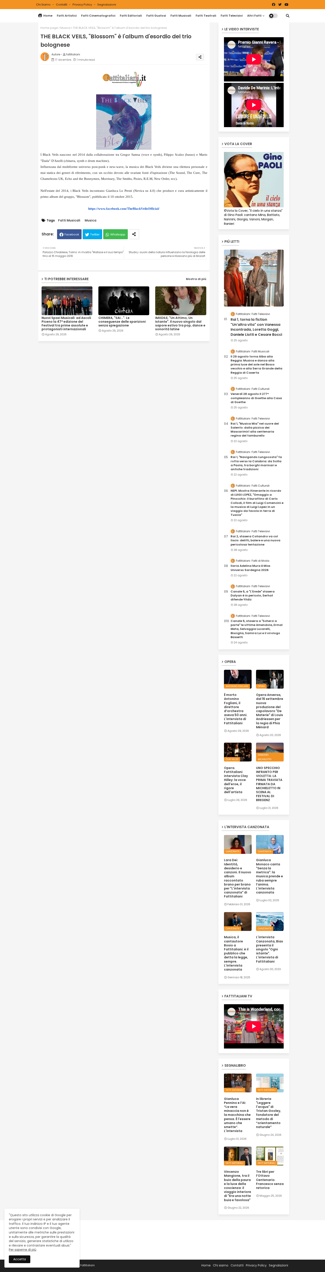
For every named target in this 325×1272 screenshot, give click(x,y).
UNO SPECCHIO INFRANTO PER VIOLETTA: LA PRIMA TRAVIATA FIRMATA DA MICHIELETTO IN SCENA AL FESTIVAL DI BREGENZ (269, 784)
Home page (49, 28)
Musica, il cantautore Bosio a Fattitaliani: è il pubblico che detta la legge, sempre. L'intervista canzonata (236, 953)
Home (47, 16)
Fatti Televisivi (232, 16)
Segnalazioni (106, 4)
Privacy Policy (83, 4)
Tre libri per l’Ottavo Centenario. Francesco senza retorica (270, 1180)
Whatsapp (117, 234)
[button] (287, 15)
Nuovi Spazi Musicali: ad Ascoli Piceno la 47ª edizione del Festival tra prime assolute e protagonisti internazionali (66, 323)
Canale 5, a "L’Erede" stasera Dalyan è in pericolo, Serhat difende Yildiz (253, 596)
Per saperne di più (22, 1249)
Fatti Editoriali (131, 16)
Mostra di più (196, 279)
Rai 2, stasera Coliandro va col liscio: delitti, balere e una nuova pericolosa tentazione (255, 540)
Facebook (72, 234)
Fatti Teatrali (206, 16)
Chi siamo (43, 4)
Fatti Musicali (180, 16)
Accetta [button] (19, 1259)
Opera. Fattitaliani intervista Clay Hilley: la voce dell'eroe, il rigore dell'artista (236, 780)
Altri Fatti (254, 16)
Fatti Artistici (67, 16)
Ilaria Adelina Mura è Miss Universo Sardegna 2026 (250, 568)
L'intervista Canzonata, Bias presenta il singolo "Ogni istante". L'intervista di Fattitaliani (269, 949)
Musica (65, 28)
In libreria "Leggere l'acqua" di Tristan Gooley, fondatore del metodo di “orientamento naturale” (268, 1113)
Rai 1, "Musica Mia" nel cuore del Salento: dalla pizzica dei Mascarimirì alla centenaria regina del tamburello (255, 430)
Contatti (62, 4)
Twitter (95, 234)
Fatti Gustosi (156, 16)
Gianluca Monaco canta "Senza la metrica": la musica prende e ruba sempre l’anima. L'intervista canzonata (269, 876)
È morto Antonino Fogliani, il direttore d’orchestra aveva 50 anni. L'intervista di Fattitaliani (235, 709)
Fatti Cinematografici (98, 16)
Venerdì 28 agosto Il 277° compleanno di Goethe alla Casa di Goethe (256, 398)
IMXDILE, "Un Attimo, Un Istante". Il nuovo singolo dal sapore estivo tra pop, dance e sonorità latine (180, 323)
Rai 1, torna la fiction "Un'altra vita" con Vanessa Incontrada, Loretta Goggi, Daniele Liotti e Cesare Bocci (256, 327)
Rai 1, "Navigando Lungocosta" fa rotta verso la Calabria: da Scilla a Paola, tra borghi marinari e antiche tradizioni (256, 463)
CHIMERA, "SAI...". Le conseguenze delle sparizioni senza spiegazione (122, 321)
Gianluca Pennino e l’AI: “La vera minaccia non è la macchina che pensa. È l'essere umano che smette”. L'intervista (237, 1115)
